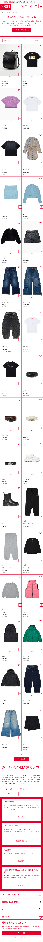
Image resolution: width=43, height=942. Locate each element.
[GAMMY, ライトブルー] (11, 192)
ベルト (25, 435)
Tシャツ (25, 81)
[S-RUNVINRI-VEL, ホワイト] (32, 458)
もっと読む (21, 817)
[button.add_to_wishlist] (19, 46)
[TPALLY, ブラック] (32, 60)
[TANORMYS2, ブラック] (11, 148)
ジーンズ (9, 789)
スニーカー (26, 479)
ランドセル (5, 81)
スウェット (26, 568)
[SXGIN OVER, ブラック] (32, 546)
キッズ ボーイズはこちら (21, 30)
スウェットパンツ (28, 523)
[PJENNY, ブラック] (32, 237)
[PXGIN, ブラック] (32, 502)
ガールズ (9, 12)
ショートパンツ (27, 258)
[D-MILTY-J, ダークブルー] (32, 679)
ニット (25, 214)
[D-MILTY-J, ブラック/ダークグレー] (11, 325)
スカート (4, 214)
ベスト (25, 612)
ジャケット (26, 656)
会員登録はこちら (21, 841)
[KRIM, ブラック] (11, 237)
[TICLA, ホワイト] (32, 325)
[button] (21, 2)
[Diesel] (5, 7)
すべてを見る (16, 12)
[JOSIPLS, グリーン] (32, 635)
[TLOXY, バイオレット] (11, 104)
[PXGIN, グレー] (11, 546)
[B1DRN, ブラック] (32, 369)
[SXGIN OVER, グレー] (11, 591)
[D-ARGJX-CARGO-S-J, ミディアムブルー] (32, 281)
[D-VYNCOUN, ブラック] (11, 502)
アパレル (23, 789)
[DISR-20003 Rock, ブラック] (11, 60)
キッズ (4, 12)
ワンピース (26, 170)
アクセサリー (10, 794)
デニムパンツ (5, 302)
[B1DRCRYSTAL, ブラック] (11, 458)
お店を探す (21, 861)
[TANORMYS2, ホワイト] (32, 104)
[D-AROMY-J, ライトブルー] (11, 723)
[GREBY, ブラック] (32, 723)
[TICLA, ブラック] (11, 369)
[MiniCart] (36, 6)
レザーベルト (26, 391)
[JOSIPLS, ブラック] (11, 679)
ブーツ (3, 523)
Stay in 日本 (21, 933)
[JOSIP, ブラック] (11, 635)
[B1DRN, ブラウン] (11, 414)
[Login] (31, 6)
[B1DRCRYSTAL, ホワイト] (32, 414)
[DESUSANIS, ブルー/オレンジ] (32, 148)
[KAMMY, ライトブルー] (32, 192)
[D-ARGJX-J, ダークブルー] (11, 281)
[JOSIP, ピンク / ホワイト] (32, 591)
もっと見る (21, 759)
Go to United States (21, 938)
